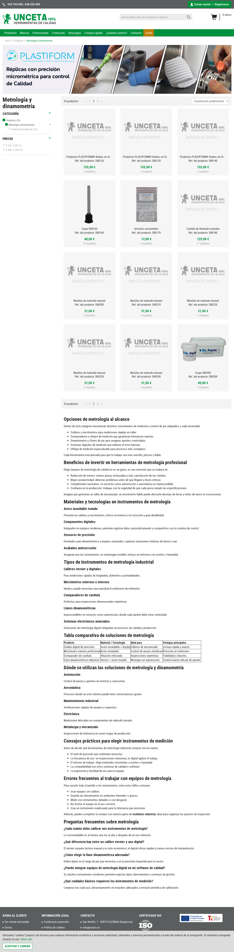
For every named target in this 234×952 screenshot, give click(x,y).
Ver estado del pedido (17, 922)
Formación (58, 33)
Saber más (26, 939)
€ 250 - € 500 (12, 145)
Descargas (74, 33)
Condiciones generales (56, 922)
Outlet (148, 33)
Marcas (24, 33)
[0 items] (221, 16)
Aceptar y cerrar (17, 946)
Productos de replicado (22, 129)
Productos (10, 33)
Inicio (7, 40)
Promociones (40, 33)
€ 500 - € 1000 (12, 149)
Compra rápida (93, 33)
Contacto (136, 33)
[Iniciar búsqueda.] (188, 17)
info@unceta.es (91, 927)
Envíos (8, 927)
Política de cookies (54, 927)
